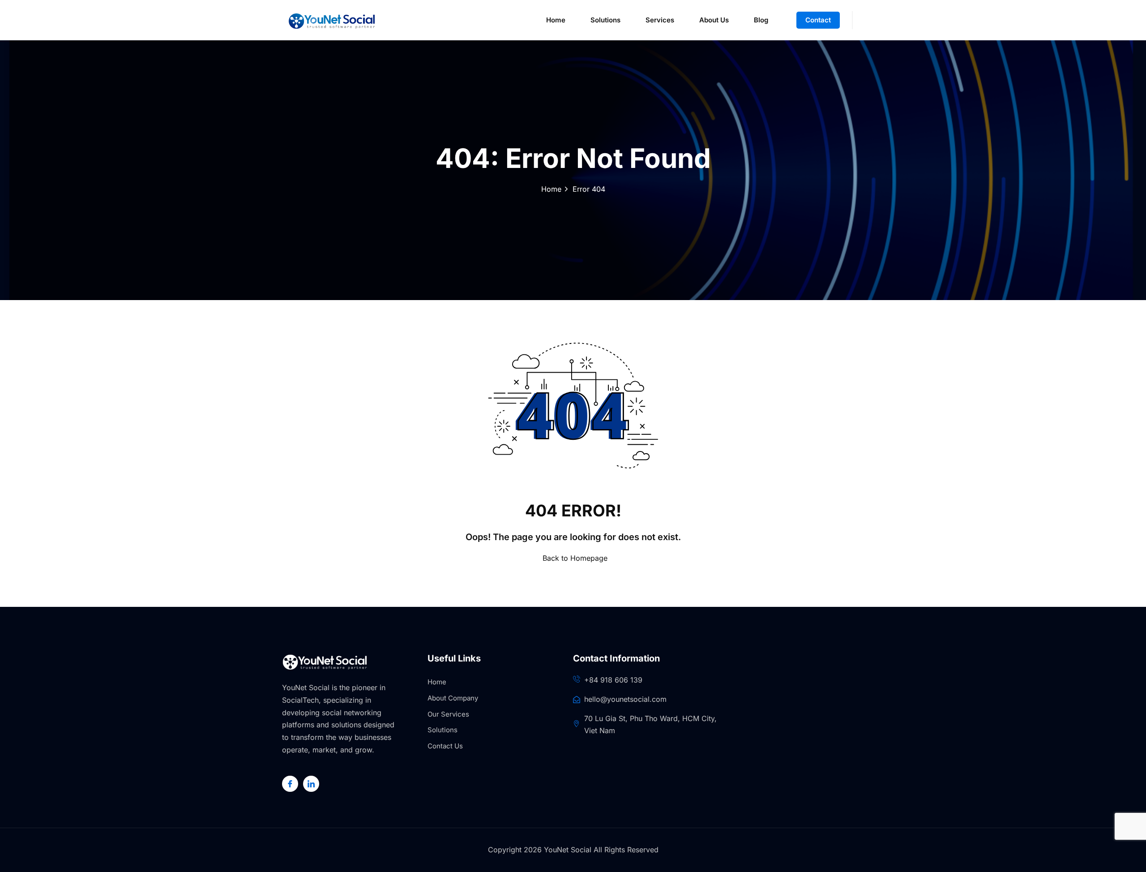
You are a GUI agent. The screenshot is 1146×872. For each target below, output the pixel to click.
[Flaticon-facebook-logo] (290, 784)
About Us (714, 20)
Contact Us (445, 746)
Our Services (448, 714)
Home (555, 20)
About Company (453, 698)
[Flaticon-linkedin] (311, 784)
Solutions (605, 20)
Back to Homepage (575, 558)
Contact (818, 20)
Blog (761, 20)
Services (660, 20)
